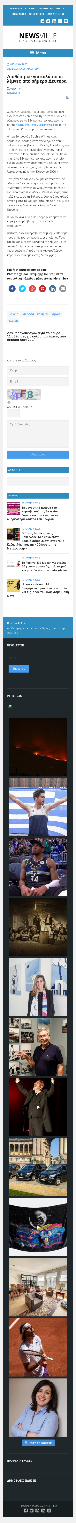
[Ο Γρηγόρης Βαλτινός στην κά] (38, 1107)
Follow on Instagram (40, 1442)
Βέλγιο (13, 314)
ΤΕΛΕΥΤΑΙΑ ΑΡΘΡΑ (28, 68)
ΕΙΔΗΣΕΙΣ (12, 68)
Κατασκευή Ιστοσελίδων (32, 1506)
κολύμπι (42, 314)
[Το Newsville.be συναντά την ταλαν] (38, 987)
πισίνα (13, 320)
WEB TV (60, 8)
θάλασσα (27, 314)
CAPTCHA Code (17, 407)
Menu (40, 53)
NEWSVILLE (16, 8)
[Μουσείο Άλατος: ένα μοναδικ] (38, 1047)
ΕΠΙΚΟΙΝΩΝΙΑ (19, 14)
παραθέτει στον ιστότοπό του (37, 125)
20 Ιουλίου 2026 (31, 503)
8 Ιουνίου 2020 (18, 64)
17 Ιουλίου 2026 (31, 528)
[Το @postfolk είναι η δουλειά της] (38, 1227)
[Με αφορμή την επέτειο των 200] (38, 927)
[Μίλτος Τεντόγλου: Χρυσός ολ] (38, 807)
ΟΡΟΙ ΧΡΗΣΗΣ (36, 14)
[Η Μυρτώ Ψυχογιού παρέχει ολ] (38, 1407)
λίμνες (55, 314)
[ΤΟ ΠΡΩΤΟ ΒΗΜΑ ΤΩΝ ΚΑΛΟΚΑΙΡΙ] (38, 1167)
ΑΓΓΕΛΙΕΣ (30, 8)
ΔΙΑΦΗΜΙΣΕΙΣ (46, 8)
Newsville (13, 93)
